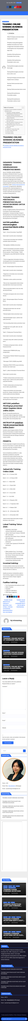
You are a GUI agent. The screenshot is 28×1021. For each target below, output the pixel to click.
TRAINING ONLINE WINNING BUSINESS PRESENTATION (13, 110)
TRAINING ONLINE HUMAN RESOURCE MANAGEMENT (13, 653)
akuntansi (5, 931)
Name (4, 713)
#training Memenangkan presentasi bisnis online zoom (15, 72)
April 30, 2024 (7, 937)
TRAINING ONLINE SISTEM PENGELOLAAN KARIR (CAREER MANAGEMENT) (13, 668)
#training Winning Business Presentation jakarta (13, 94)
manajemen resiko (12, 887)
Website (4, 727)
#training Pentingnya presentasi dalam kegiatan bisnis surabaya (16, 78)
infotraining (11, 33)
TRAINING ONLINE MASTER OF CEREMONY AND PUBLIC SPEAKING (14, 640)
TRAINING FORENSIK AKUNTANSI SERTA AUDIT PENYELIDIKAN (13, 920)
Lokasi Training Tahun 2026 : (12, 130)
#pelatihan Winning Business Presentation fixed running (14, 55)
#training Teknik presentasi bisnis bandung (15, 84)
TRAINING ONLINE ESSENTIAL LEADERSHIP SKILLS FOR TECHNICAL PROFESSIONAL (20, 603)
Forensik (13, 902)
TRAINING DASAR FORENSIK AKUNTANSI (13, 797)
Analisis (5, 902)
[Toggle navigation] (15, 13)
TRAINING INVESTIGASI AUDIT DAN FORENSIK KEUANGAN (12, 905)
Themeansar (24, 1014)
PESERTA (9, 127)
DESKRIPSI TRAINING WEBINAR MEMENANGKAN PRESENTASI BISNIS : (15, 113)
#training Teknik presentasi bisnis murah (16, 89)
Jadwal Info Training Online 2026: (13, 129)
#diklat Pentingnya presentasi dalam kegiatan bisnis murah (15, 37)
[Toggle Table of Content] (22, 108)
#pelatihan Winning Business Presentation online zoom (14, 61)
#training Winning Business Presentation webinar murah (13, 100)
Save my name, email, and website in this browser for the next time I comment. (13, 738)
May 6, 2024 (7, 893)
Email (4, 720)
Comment (4, 686)
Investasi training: (10, 131)
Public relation (6, 21)
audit (9, 902)
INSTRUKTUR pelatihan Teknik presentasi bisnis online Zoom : (15, 125)
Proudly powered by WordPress (7, 1014)
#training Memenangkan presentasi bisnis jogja (15, 67)
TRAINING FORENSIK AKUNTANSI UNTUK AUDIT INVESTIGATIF (13, 935)
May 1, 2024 (7, 922)
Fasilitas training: (10, 133)
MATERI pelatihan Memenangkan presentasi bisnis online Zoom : (15, 120)
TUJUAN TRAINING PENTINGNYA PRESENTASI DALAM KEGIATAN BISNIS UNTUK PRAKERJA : (15, 117)
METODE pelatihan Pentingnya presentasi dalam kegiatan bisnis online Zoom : (15, 123)
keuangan (5, 887)
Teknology (18, 931)
